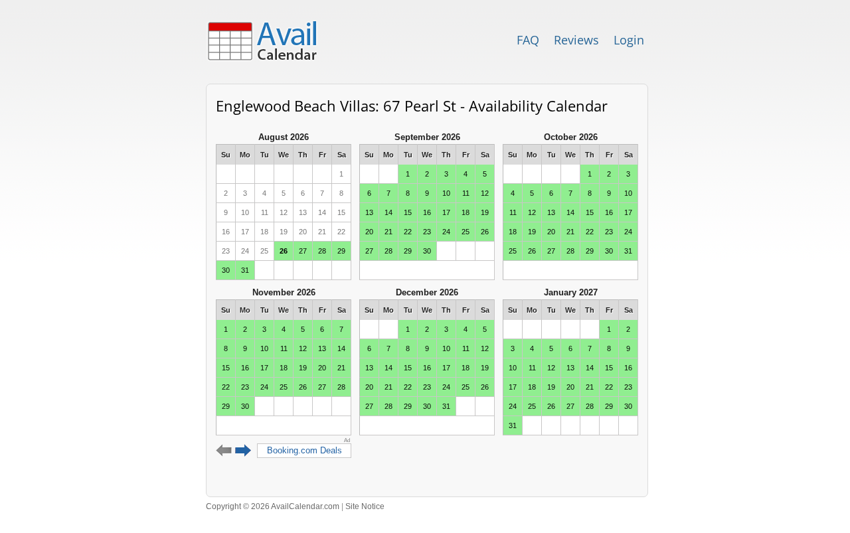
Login (629, 39)
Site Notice (364, 506)
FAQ (528, 39)
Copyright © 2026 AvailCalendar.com (272, 506)
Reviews (576, 39)
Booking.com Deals (304, 450)
